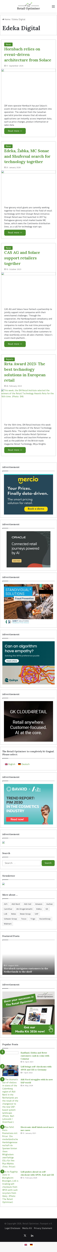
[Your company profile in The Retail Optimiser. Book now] (28, 842)
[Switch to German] (31, 1244)
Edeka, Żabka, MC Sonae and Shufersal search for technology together (27, 156)
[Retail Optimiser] (28, 6)
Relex (13, 914)
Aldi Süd (27, 904)
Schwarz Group (10, 919)
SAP (36, 914)
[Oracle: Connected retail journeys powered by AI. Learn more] (28, 549)
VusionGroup (45, 919)
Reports (9, 359)
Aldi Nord (16, 904)
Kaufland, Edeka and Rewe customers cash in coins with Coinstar (35, 1055)
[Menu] (53, 7)
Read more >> (15, 131)
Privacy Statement (43, 1228)
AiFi (5, 904)
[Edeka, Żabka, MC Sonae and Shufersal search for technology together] (28, 186)
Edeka (39, 909)
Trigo (32, 919)
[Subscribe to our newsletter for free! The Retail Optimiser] (28, 884)
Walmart (7, 924)
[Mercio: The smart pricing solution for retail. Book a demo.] (28, 494)
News (8, 44)
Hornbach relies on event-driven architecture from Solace (27, 54)
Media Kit (27, 1228)
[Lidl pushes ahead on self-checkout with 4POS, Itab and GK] (10, 1187)
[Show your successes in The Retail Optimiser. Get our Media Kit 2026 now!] (28, 1013)
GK (47, 909)
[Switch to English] (25, 1244)
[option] (28, 959)
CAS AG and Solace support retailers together (22, 258)
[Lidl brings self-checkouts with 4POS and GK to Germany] (10, 1070)
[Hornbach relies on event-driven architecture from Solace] (28, 85)
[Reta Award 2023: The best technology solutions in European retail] (28, 404)
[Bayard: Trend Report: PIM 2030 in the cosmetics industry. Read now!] (28, 804)
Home (7, 19)
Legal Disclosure (12, 1228)
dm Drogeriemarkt (24, 909)
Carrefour (8, 909)
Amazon (38, 904)
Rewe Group (25, 914)
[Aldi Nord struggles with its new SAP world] (10, 1101)
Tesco (23, 919)
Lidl (5, 914)
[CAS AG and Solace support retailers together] (28, 288)
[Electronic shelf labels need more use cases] (10, 1147)
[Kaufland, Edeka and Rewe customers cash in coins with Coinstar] (10, 1056)
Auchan (49, 904)
